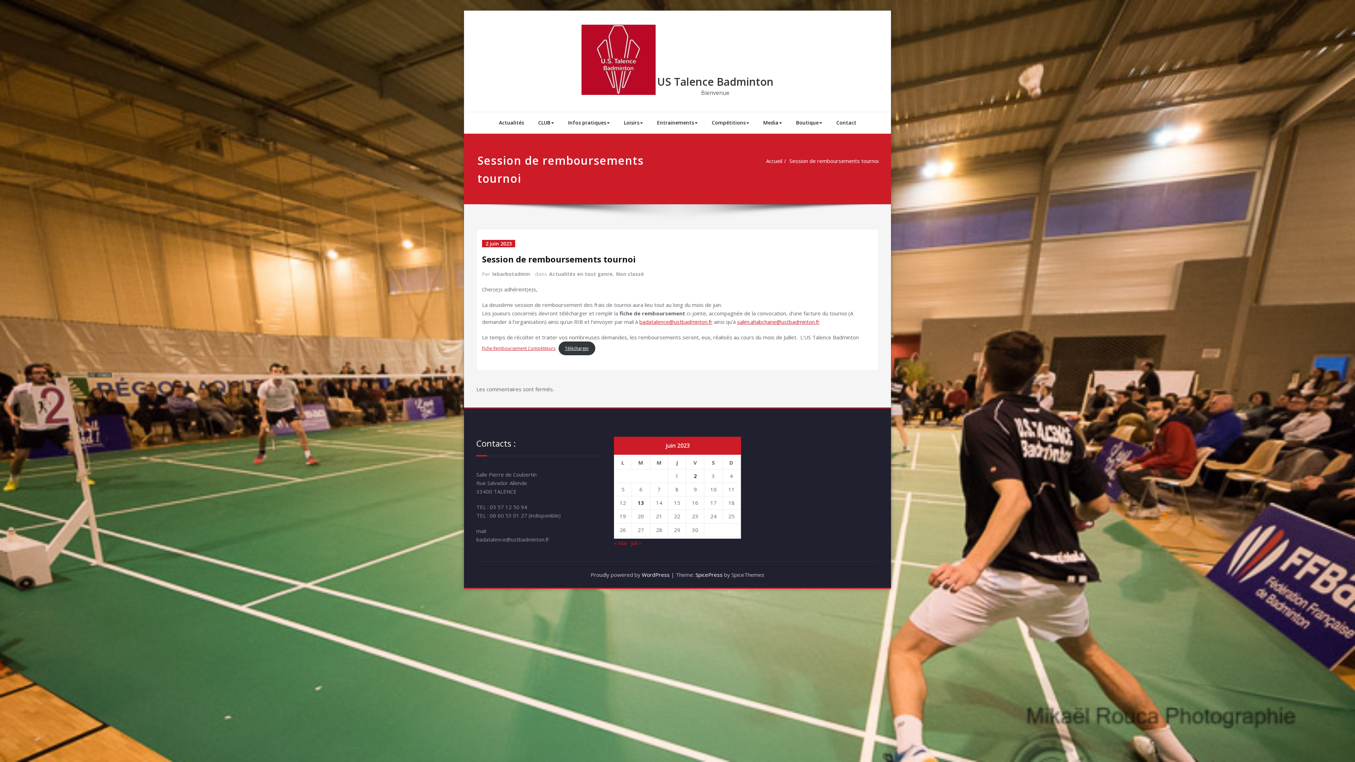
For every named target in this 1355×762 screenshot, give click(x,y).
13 (641, 502)
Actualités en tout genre (581, 274)
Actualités (511, 122)
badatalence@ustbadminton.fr (675, 321)
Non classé (630, 274)
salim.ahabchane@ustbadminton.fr (778, 321)
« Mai (620, 542)
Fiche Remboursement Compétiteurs (518, 348)
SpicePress (709, 574)
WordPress (656, 574)
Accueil (774, 160)
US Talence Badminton (715, 81)
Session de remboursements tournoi (834, 160)
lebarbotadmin (511, 274)
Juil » (636, 542)
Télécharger (577, 348)
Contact (846, 122)
